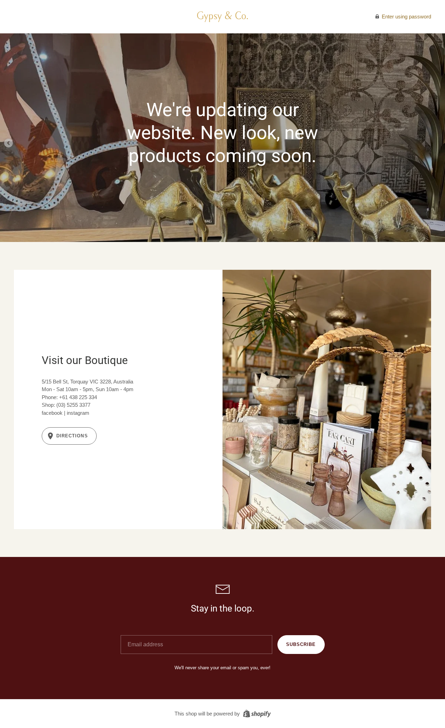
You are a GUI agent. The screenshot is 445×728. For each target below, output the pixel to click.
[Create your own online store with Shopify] (256, 713)
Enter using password (405, 16)
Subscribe (301, 644)
